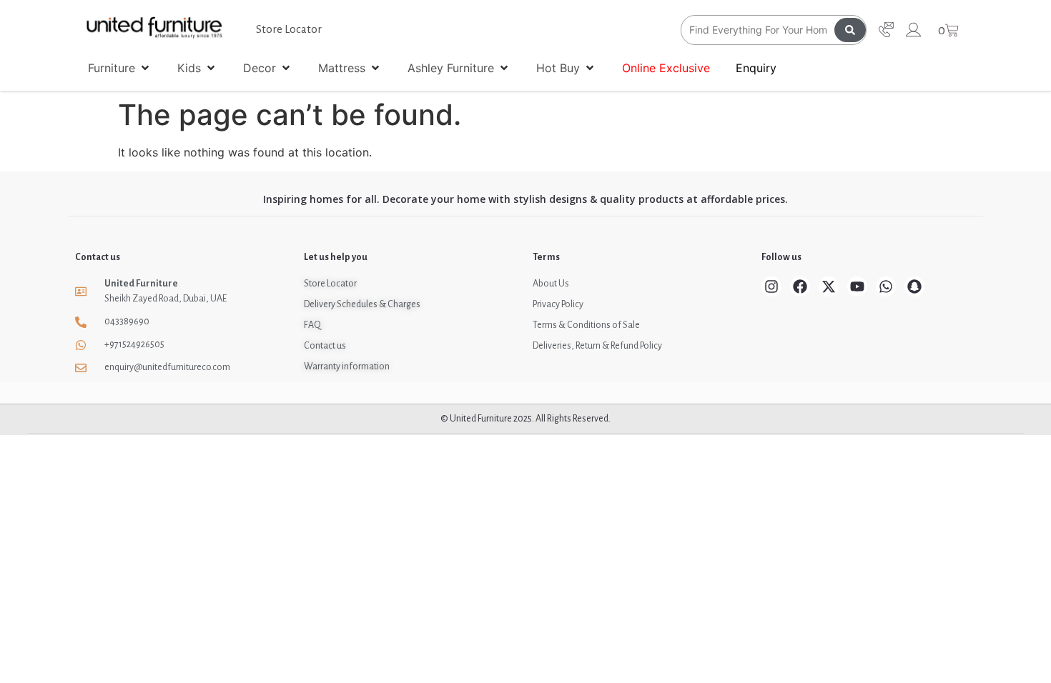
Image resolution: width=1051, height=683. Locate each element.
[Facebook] (800, 286)
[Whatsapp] (886, 286)
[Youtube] (857, 286)
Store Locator (289, 29)
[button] (119, 68)
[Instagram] (771, 286)
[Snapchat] (914, 286)
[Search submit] (850, 30)
